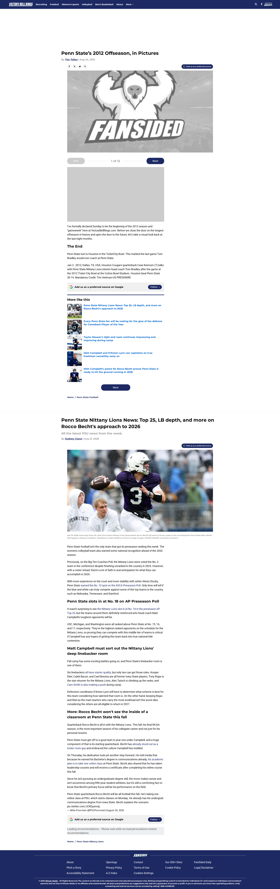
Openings (111, 862)
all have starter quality (98, 672)
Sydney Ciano (73, 438)
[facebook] (261, 4)
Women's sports (70, 4)
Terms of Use (141, 867)
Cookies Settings (143, 873)
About (119, 4)
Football (54, 4)
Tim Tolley (71, 59)
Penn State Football (87, 397)
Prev (76, 160)
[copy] (85, 66)
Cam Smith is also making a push (86, 684)
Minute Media (51, 881)
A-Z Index (111, 873)
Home (70, 397)
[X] (256, 4)
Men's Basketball (104, 4)
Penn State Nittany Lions (90, 841)
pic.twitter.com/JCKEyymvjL (83, 806)
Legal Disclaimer (203, 867)
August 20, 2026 (115, 810)
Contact (138, 862)
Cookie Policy (173, 867)
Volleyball (87, 4)
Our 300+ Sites (173, 862)
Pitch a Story (74, 867)
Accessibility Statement (80, 873)
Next (155, 160)
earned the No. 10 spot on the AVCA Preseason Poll (111, 585)
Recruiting (41, 4)
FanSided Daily (202, 862)
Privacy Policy (114, 867)
